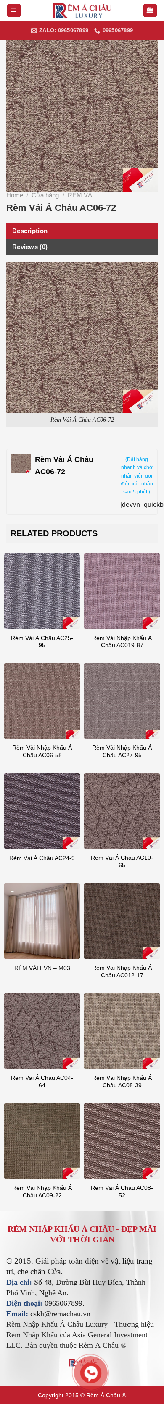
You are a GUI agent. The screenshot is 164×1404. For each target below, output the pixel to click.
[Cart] (150, 11)
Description (30, 230)
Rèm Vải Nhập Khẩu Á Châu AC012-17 (122, 972)
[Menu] (14, 11)
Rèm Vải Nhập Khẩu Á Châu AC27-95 (122, 751)
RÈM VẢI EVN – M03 (42, 968)
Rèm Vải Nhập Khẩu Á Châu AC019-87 (122, 642)
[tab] (82, 231)
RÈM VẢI (81, 195)
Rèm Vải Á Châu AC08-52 (122, 1192)
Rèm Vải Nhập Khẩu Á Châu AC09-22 (42, 1192)
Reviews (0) (30, 246)
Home (14, 195)
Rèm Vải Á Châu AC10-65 (122, 862)
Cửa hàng (45, 195)
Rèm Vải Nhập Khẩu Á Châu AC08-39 (122, 1082)
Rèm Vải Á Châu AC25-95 (42, 642)
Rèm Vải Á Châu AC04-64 (42, 1082)
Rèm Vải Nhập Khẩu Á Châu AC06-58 (42, 751)
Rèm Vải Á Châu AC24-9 (42, 858)
